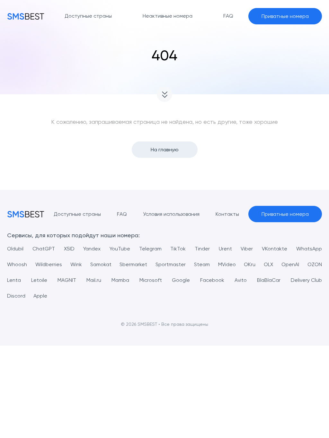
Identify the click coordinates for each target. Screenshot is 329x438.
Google (181, 280)
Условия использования (171, 214)
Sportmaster (171, 264)
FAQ (122, 214)
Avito (241, 280)
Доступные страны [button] (88, 16)
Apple (40, 296)
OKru (249, 264)
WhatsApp (309, 249)
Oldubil (15, 249)
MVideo (227, 264)
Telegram (150, 249)
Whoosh (17, 264)
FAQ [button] (228, 16)
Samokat (100, 264)
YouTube (120, 249)
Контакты (227, 214)
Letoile (39, 280)
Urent (225, 249)
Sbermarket (133, 264)
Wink (76, 264)
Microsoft (150, 280)
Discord (16, 296)
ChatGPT (43, 249)
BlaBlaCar (268, 280)
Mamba (120, 280)
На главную (165, 150)
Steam (202, 264)
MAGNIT (67, 280)
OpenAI (290, 264)
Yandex (92, 249)
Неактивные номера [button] (167, 16)
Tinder (202, 249)
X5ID (69, 249)
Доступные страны (77, 214)
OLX (268, 264)
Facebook (212, 280)
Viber (247, 249)
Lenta (14, 280)
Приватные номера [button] (285, 16)
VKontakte (274, 249)
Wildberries (48, 264)
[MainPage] (25, 16)
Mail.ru (93, 280)
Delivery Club (306, 280)
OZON (314, 264)
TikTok (178, 249)
